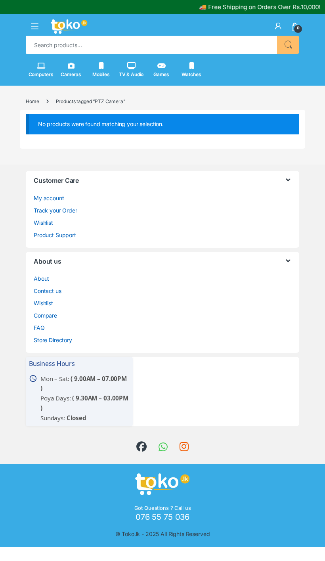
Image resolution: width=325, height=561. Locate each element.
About (41, 278)
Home (32, 101)
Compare (45, 315)
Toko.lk (131, 533)
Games (161, 74)
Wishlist (43, 222)
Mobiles (101, 74)
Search (288, 45)
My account (49, 198)
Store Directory (53, 340)
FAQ (39, 327)
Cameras (71, 74)
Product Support (55, 235)
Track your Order (55, 210)
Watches (191, 74)
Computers (41, 74)
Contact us (47, 290)
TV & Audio (131, 74)
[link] (278, 26)
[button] (35, 26)
